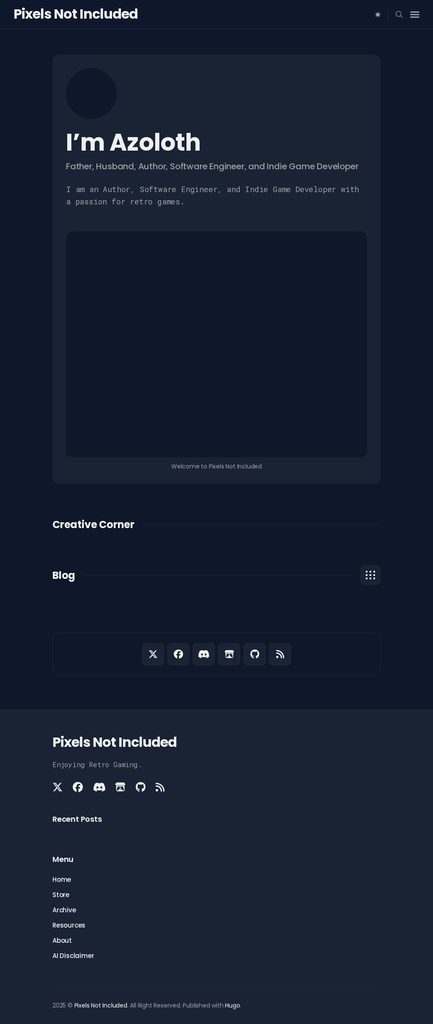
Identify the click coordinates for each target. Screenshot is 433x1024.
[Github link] (255, 654)
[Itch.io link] (229, 654)
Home (61, 879)
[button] (327, 50)
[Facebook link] (178, 654)
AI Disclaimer (73, 955)
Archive (64, 910)
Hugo (232, 1005)
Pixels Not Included (76, 13)
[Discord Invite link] (204, 654)
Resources (68, 925)
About (62, 940)
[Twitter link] (153, 654)
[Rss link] (280, 654)
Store (60, 894)
